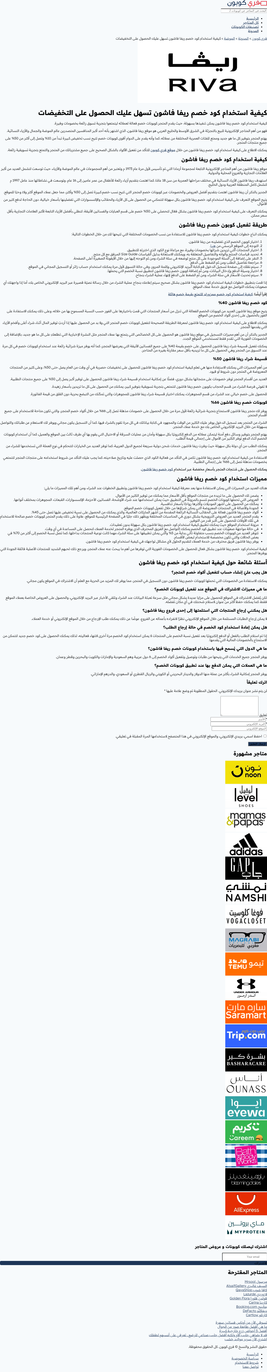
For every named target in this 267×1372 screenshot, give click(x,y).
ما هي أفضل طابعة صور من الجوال (242, 1326)
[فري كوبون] (247, 6)
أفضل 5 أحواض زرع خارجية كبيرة (243, 1331)
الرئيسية (252, 18)
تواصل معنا (251, 1366)
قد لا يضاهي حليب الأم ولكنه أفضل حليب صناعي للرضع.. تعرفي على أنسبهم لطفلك (208, 1335)
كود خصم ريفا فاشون (157, 469)
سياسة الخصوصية (245, 1358)
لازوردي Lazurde (255, 1294)
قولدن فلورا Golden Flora (248, 1298)
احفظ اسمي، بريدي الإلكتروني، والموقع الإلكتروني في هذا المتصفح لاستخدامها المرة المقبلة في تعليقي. (188, 736)
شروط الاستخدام (247, 1362)
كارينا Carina (258, 1302)
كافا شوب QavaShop (251, 1290)
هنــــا (213, 246)
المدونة (253, 31)
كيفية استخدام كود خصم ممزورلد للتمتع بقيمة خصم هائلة (210, 294)
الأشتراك (260, 1263)
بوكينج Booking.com (251, 1306)
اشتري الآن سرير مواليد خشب (246, 1339)
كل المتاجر (251, 22)
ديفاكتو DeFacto (255, 1311)
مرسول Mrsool (256, 1281)
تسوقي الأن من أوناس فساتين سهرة (241, 1322)
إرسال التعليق (257, 744)
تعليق (263, 715)
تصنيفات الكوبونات (245, 27)
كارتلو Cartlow (256, 1315)
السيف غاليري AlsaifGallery (246, 1286)
